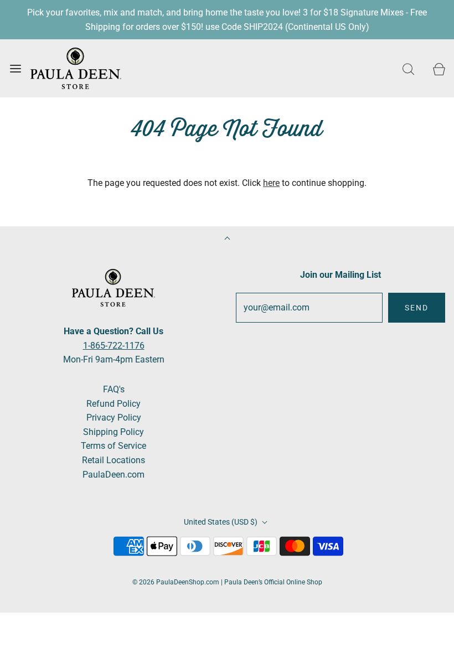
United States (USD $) (221, 521)
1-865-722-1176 (114, 345)
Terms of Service (113, 445)
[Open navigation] (15, 68)
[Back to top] (227, 239)
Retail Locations (113, 460)
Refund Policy (113, 403)
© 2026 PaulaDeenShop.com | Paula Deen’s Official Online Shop (227, 582)
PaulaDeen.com (113, 474)
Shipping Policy (113, 432)
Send (417, 307)
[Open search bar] (408, 68)
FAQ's (114, 389)
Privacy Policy (113, 417)
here (271, 183)
